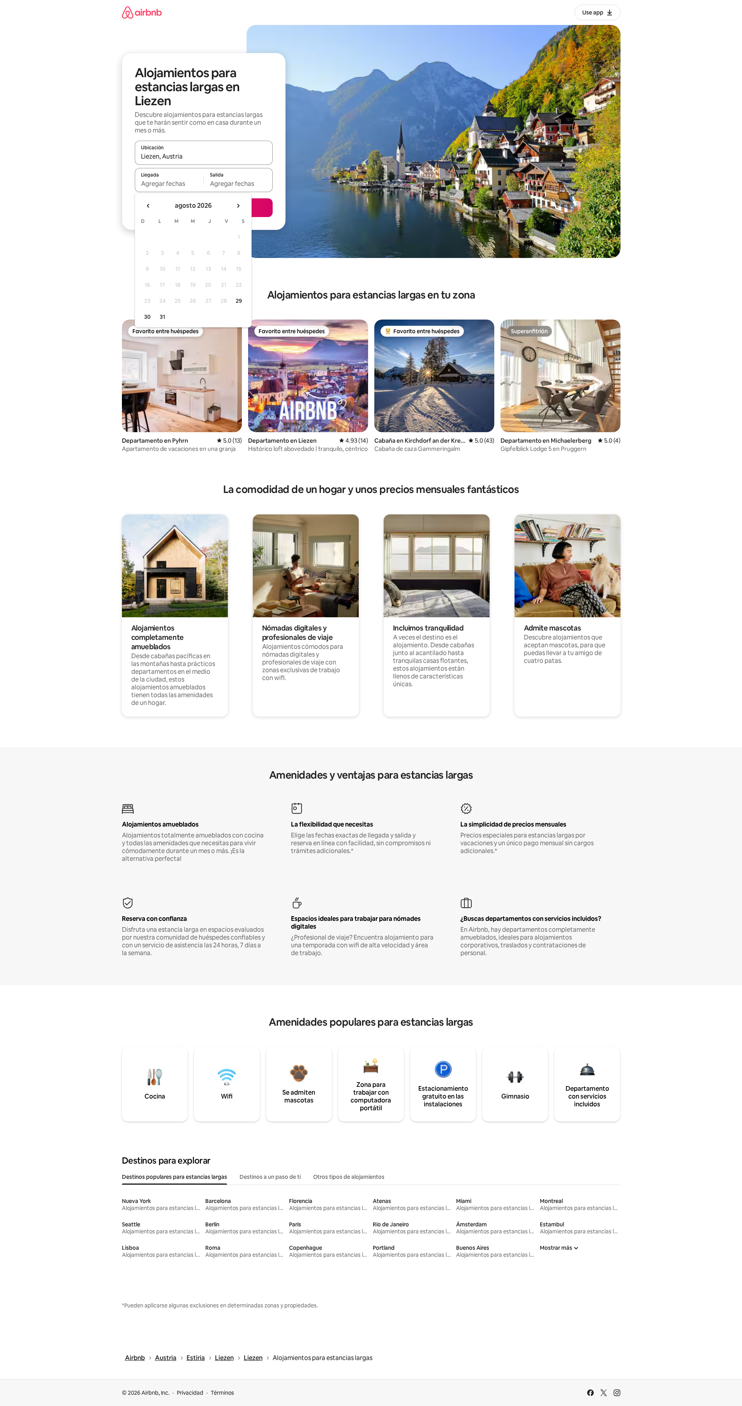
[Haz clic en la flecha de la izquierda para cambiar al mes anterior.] (148, 205)
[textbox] (169, 183)
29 (239, 300)
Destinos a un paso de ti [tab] (270, 1176)
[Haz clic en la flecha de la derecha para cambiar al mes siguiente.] (238, 205)
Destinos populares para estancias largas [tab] (174, 1176)
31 (162, 316)
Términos (222, 1392)
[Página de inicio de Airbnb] (142, 12)
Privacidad (190, 1392)
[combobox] (203, 156)
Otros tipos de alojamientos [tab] (348, 1176)
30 (147, 316)
